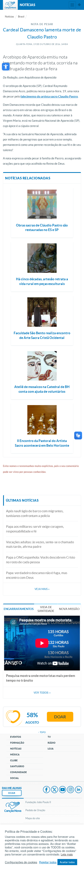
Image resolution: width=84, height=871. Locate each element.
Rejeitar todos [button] (47, 862)
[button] (6, 66)
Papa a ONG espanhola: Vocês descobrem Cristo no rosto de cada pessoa (40, 559)
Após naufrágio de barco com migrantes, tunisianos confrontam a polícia (34, 513)
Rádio (51, 742)
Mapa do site (32, 818)
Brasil (21, 16)
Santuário (17, 766)
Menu (72, 4)
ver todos (42, 692)
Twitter (54, 789)
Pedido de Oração (35, 810)
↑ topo (42, 732)
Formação (17, 742)
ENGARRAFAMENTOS (19, 609)
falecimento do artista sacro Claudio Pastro (49, 96)
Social (14, 778)
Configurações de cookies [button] (21, 862)
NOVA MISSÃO (69, 609)
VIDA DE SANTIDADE (46, 609)
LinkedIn (78, 789)
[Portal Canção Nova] (10, 5)
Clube (14, 760)
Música (15, 754)
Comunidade (18, 772)
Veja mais (42, 589)
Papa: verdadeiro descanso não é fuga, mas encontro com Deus (36, 575)
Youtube (62, 789)
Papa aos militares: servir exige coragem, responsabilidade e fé (35, 529)
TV (49, 737)
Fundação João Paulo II (38, 802)
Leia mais (67, 854)
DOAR (11, 793)
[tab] (18, 609)
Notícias (9, 16)
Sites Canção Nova (79, 4)
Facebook (46, 789)
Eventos (15, 737)
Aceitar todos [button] (67, 862)
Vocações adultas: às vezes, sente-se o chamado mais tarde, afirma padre (40, 544)
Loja (51, 748)
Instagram (70, 789)
